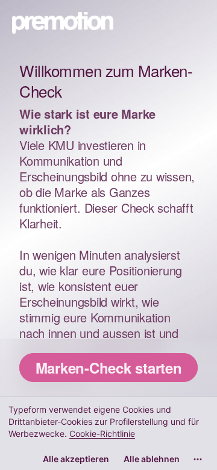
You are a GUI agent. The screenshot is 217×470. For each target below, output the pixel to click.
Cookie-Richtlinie (102, 433)
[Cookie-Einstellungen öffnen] (198, 459)
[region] (108, 433)
